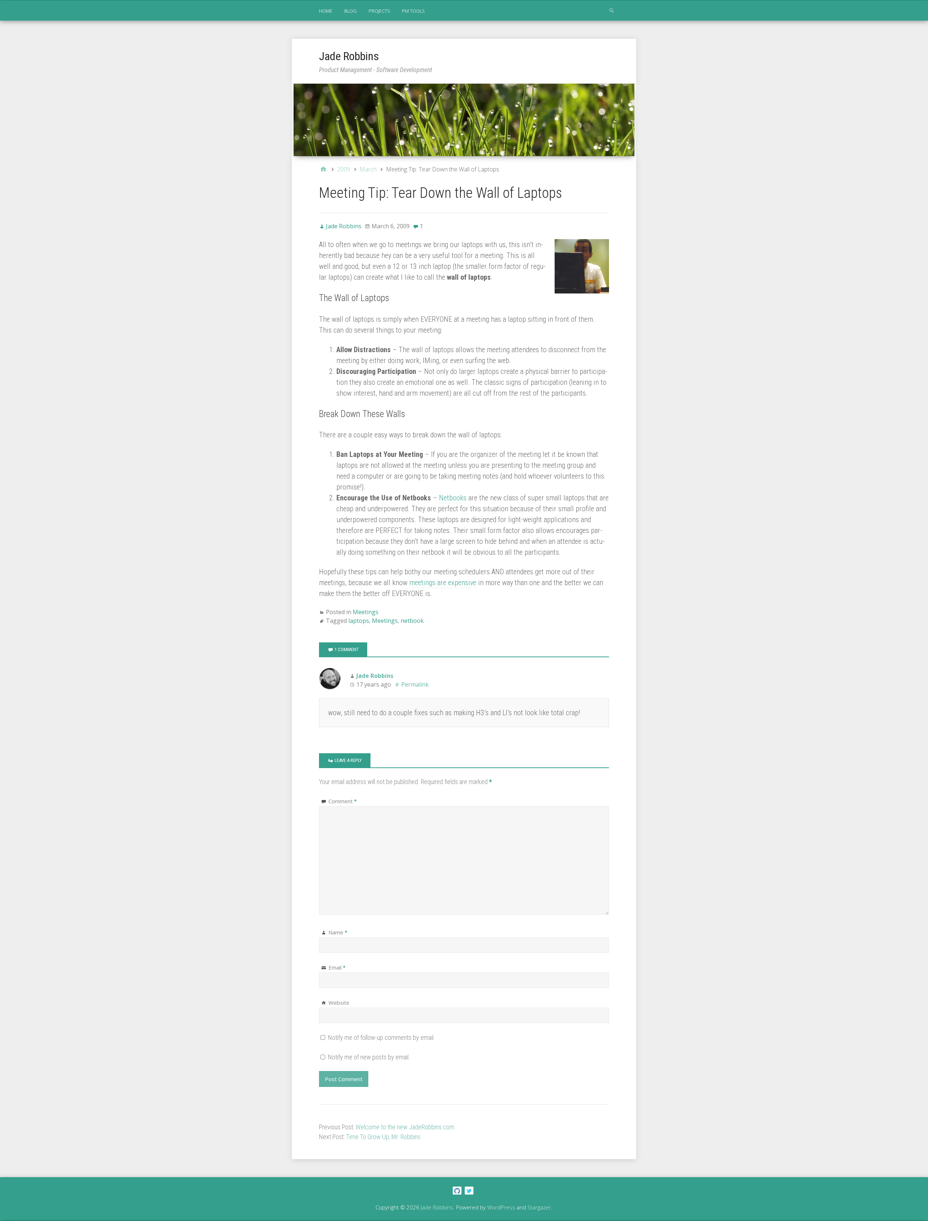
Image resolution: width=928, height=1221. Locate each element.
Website (338, 1002)
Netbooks (453, 497)
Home (325, 11)
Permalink (415, 684)
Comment (342, 801)
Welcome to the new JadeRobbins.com (405, 1127)
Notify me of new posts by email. (369, 1057)
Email (336, 967)
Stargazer (539, 1207)
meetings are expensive (442, 582)
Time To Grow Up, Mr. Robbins (383, 1137)
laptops (358, 621)
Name (337, 932)
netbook (412, 621)
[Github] (458, 1190)
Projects (379, 11)
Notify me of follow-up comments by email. (381, 1037)
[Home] (323, 169)
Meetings (365, 612)
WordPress (501, 1207)
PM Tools (413, 11)
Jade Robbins (349, 56)
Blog (350, 11)
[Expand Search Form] (611, 10)
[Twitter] (470, 1190)
